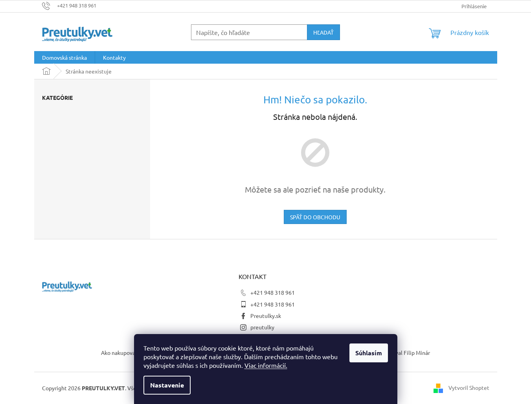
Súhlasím (368, 353)
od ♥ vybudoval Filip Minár (398, 352)
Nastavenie (167, 385)
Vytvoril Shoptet (468, 387)
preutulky (262, 327)
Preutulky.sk (265, 315)
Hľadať (323, 32)
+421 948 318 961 (272, 292)
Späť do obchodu (315, 216)
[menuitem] (64, 57)
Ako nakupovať (119, 352)
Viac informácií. (265, 365)
